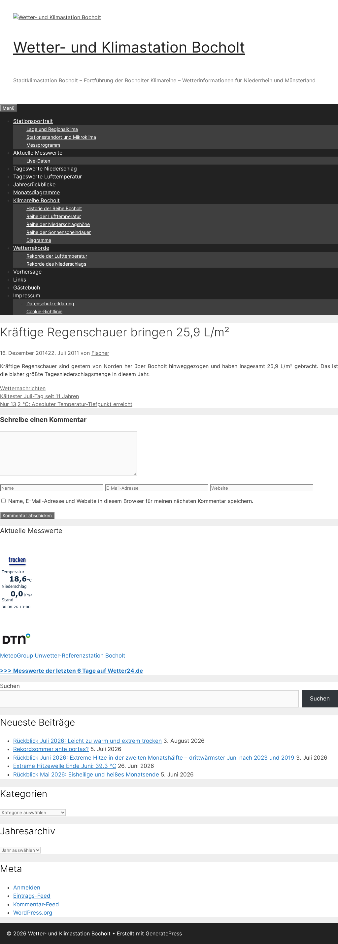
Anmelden (26, 887)
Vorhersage (27, 271)
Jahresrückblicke (34, 184)
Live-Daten (38, 161)
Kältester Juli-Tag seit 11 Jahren (39, 396)
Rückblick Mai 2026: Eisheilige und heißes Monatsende (86, 774)
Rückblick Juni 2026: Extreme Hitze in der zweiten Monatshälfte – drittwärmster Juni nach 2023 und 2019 (153, 757)
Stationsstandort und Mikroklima (61, 137)
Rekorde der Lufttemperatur (56, 256)
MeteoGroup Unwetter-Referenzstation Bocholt (62, 655)
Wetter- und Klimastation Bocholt (129, 47)
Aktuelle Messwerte (37, 152)
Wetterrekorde (31, 248)
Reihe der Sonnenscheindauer (58, 232)
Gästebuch (26, 287)
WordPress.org (32, 912)
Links (19, 279)
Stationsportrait (33, 121)
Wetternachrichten (23, 388)
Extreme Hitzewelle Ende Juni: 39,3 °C (64, 766)
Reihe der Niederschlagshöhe (58, 224)
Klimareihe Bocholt (36, 200)
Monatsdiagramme (36, 192)
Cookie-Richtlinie (44, 311)
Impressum (26, 295)
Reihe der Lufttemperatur (53, 216)
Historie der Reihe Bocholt (54, 208)
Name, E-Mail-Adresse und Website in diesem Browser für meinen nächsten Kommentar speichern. (130, 501)
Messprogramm (43, 145)
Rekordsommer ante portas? (51, 749)
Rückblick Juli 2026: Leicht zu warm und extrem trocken (87, 740)
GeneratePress (164, 933)
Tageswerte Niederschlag (45, 168)
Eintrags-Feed (32, 895)
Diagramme (38, 240)
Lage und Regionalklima (52, 129)
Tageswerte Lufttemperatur (47, 176)
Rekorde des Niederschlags (56, 264)
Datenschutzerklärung (50, 303)
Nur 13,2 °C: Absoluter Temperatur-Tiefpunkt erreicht (66, 404)
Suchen (10, 686)
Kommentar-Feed (36, 904)
